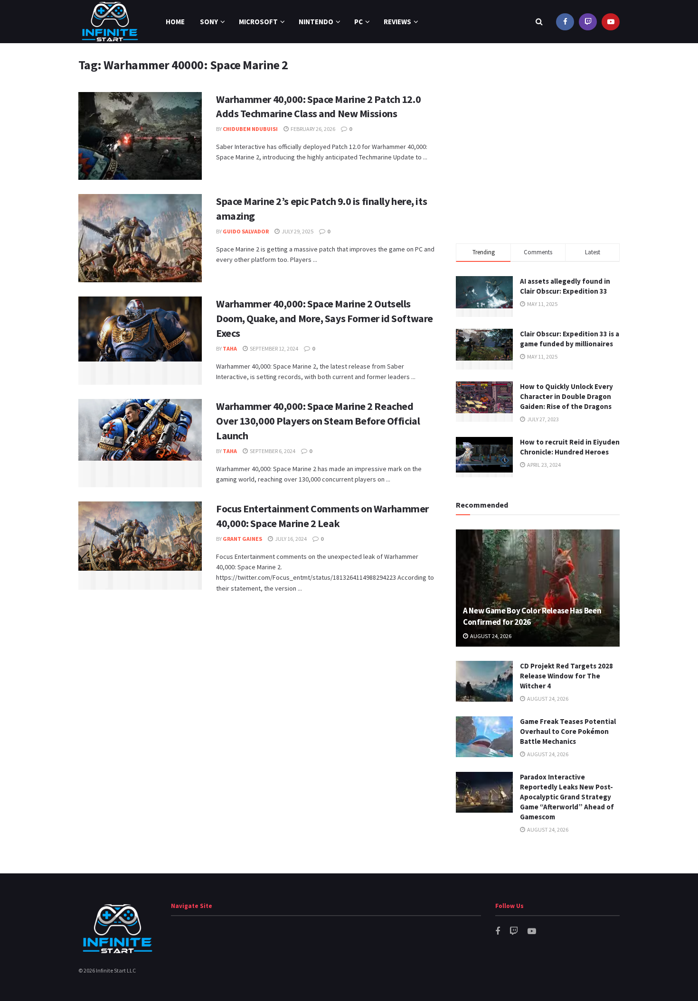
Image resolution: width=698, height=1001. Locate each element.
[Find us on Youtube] (611, 21)
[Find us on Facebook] (565, 21)
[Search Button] (539, 21)
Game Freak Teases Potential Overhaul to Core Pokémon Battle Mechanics (568, 731)
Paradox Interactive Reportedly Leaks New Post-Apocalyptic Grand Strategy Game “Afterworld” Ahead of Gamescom (567, 796)
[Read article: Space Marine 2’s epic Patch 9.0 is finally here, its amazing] (140, 238)
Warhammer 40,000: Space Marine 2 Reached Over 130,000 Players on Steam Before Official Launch (318, 420)
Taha (230, 348)
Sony (209, 21)
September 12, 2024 (273, 348)
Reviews (397, 21)
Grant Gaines (242, 538)
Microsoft (258, 21)
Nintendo (316, 21)
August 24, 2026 (490, 636)
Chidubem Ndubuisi (250, 128)
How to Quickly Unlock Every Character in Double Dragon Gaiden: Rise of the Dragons (566, 396)
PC (358, 21)
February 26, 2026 (312, 128)
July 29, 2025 (297, 231)
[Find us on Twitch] (588, 21)
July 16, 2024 (290, 538)
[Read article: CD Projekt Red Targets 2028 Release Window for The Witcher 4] (484, 681)
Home (175, 21)
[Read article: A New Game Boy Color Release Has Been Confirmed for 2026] (538, 588)
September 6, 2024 (272, 450)
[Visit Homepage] (109, 21)
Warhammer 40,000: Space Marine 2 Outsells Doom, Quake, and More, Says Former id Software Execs (324, 318)
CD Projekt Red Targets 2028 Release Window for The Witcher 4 (566, 675)
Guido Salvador (246, 231)
